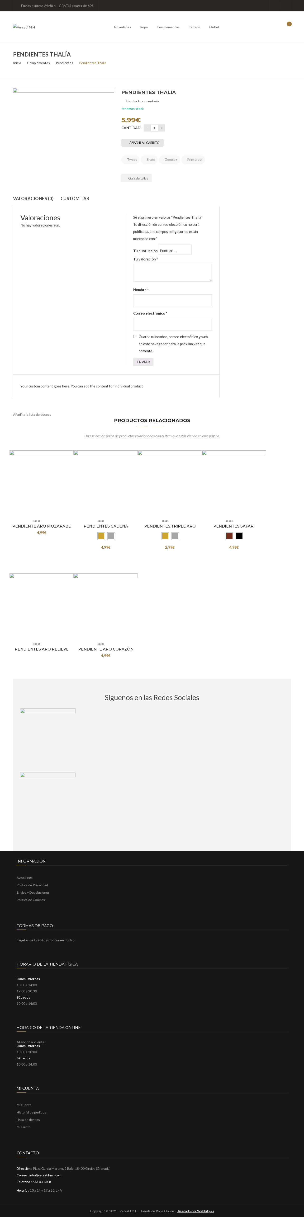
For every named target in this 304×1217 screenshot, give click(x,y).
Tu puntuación (145, 251)
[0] (286, 27)
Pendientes (64, 63)
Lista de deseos (285, 5)
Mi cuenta (24, 1105)
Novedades (122, 27)
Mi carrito (24, 1127)
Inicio (17, 63)
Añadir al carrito (144, 143)
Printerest (194, 159)
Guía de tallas (138, 178)
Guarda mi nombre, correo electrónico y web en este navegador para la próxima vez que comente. (173, 344)
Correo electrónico (150, 313)
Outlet (214, 27)
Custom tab (75, 198)
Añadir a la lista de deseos (32, 414)
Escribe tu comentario (142, 101)
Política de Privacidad (32, 885)
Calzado (194, 27)
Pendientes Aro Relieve (42, 649)
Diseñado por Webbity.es (195, 1211)
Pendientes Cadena (106, 526)
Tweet (131, 159)
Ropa (144, 27)
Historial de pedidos (31, 1112)
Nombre (141, 290)
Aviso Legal (25, 878)
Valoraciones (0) (33, 198)
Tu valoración (145, 259)
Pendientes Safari (234, 526)
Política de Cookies (31, 900)
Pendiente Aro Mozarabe (41, 526)
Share (150, 159)
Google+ (171, 159)
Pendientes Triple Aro (170, 526)
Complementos (168, 27)
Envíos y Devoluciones (33, 892)
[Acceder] (274, 5)
